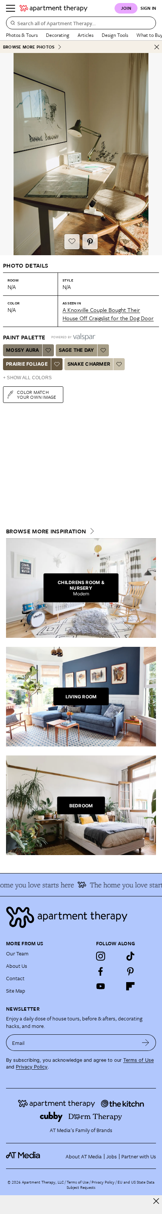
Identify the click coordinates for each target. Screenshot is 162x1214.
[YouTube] (100, 986)
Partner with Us (138, 1156)
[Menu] (10, 8)
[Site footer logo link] (81, 917)
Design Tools (115, 35)
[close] (156, 1201)
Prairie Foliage (27, 364)
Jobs (111, 1156)
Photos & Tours (22, 35)
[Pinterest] (130, 971)
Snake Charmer (88, 364)
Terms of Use (138, 1060)
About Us (16, 966)
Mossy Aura (22, 350)
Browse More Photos (28, 47)
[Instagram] (100, 956)
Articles (85, 35)
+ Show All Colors (27, 377)
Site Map (15, 991)
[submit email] (145, 1042)
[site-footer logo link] (23, 1156)
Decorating (57, 35)
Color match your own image (37, 394)
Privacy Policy (31, 1067)
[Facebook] (100, 971)
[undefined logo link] (53, 8)
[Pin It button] (90, 241)
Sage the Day (76, 350)
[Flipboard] (130, 986)
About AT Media (84, 1156)
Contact (15, 978)
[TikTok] (130, 956)
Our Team (17, 953)
